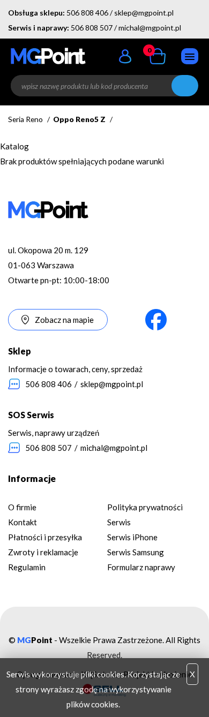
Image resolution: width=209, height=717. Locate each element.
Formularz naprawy (141, 567)
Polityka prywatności (145, 507)
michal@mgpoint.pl (149, 27)
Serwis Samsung (135, 552)
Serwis (119, 522)
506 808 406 (87, 12)
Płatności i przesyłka (45, 537)
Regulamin (27, 567)
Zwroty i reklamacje (43, 552)
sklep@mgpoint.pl (144, 12)
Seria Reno (25, 119)
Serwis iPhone (132, 537)
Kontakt (22, 522)
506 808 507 (92, 27)
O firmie (22, 507)
